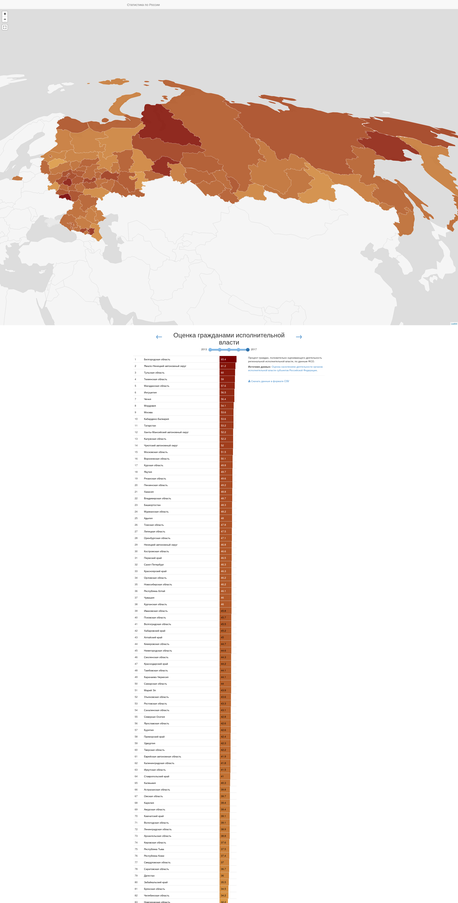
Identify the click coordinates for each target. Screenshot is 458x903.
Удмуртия (149, 743)
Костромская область (156, 551)
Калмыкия (150, 783)
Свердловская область (157, 862)
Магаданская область (156, 385)
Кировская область (155, 842)
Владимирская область (157, 498)
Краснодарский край (156, 663)
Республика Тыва (154, 849)
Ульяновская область (156, 697)
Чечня (147, 399)
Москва (148, 412)
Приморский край (154, 736)
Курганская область (155, 604)
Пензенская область (156, 485)
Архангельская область (157, 836)
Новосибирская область (158, 584)
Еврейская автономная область (162, 756)
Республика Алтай (154, 591)
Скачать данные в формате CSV (269, 381)
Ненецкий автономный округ (160, 544)
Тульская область (154, 372)
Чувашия (149, 597)
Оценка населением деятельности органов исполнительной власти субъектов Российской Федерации (285, 368)
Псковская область (155, 617)
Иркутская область (155, 769)
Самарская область (155, 683)
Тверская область (154, 749)
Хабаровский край (154, 630)
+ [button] (5, 14)
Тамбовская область (156, 670)
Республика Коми (154, 855)
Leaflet (454, 323)
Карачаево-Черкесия (156, 677)
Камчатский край (154, 816)
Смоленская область (156, 657)
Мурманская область (156, 511)
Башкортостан (152, 505)
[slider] (248, 350)
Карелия (149, 802)
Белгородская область (157, 359)
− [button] (5, 19)
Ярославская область (156, 723)
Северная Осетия (154, 716)
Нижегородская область (158, 650)
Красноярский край (155, 571)
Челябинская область (156, 895)
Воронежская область (156, 458)
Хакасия (149, 491)
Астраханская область (157, 789)
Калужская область (155, 438)
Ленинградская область (158, 829)
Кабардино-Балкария (156, 419)
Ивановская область (156, 610)
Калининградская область (159, 763)
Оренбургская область (157, 538)
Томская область (154, 524)
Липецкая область (154, 531)
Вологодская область (156, 822)
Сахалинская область (156, 710)
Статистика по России (143, 4)
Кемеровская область (156, 644)
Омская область (153, 796)
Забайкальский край (156, 882)
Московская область (156, 452)
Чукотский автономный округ (161, 445)
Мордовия (150, 405)
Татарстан (150, 425)
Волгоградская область (157, 624)
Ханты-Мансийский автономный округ (166, 432)
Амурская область (154, 809)
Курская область (153, 465)
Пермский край (153, 558)
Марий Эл (150, 690)
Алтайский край (153, 637)
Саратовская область (156, 869)
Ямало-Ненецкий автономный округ (165, 366)
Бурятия (149, 730)
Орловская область (155, 577)
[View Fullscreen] (5, 27)
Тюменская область (155, 379)
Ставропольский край (156, 776)
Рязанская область (155, 478)
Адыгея (148, 518)
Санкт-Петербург (154, 564)
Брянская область (154, 888)
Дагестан (149, 875)
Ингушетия (150, 392)
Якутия (148, 472)
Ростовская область (155, 703)
